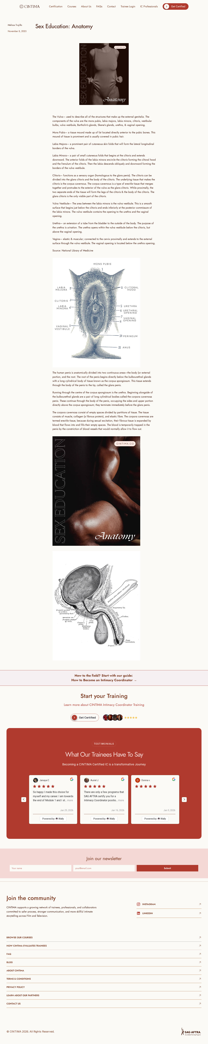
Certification (55, 6)
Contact (111, 6)
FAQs (99, 6)
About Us (86, 6)
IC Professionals (149, 6)
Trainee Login (128, 6)
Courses (71, 6)
